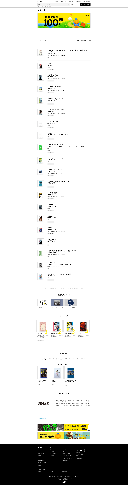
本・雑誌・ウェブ (86, 4)
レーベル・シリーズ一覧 (44, 6)
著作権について (78, 1)
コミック (39, 458)
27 (68, 288)
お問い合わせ (71, 1)
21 (57, 288)
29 (72, 288)
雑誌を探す (52, 451)
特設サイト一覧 (65, 460)
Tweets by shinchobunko (42, 418)
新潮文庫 (39, 455)
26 (66, 288)
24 (63, 288)
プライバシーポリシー (60, 476)
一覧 (50, 447)
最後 (82, 288)
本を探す (39, 451)
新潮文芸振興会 (79, 458)
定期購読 (52, 455)
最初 (46, 288)
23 (61, 288)
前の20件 (52, 288)
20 (55, 288)
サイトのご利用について (52, 476)
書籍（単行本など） (41, 453)
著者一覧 (39, 465)
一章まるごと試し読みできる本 (68, 458)
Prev (38, 21)
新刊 (64, 451)
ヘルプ (73, 476)
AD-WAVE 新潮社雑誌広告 (86, 1)
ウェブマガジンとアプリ (55, 453)
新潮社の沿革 (65, 471)
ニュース (66, 1)
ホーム (38, 6)
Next (89, 21)
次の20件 (76, 288)
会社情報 (56, 1)
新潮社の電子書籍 (41, 460)
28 (70, 288)
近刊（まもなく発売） (66, 453)
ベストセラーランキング (67, 455)
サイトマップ (77, 476)
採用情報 (61, 1)
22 (59, 288)
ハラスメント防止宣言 (68, 476)
